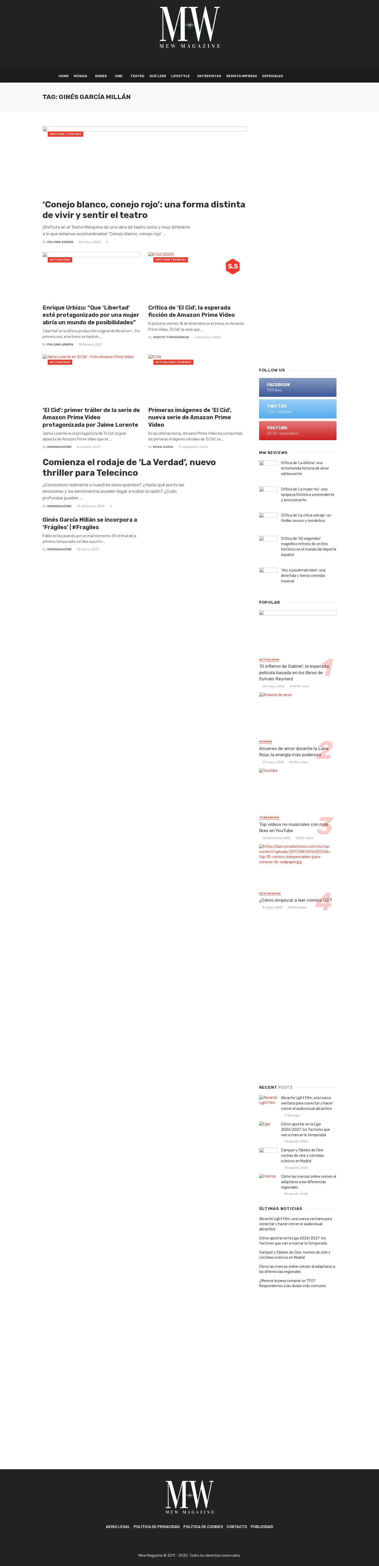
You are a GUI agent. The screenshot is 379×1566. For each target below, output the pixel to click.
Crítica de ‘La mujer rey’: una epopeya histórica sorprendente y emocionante (307, 494)
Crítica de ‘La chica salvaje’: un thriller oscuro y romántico (306, 518)
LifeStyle (180, 76)
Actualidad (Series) (173, 362)
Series (101, 76)
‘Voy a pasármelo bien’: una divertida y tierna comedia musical (303, 575)
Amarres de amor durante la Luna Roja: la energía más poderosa (293, 751)
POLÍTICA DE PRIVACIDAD (157, 1527)
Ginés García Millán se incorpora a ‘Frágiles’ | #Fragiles (90, 523)
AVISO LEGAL (118, 1527)
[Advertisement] (297, 280)
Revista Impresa (241, 76)
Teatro (137, 76)
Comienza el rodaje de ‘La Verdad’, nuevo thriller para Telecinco (129, 467)
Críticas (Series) (170, 259)
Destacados (270, 893)
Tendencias (269, 817)
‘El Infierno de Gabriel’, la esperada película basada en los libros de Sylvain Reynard (294, 672)
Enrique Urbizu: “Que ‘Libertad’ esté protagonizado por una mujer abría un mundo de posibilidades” (91, 315)
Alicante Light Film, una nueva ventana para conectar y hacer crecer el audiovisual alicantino (307, 1103)
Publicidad (262, 1527)
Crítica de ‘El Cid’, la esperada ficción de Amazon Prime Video (191, 311)
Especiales (272, 76)
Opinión (265, 741)
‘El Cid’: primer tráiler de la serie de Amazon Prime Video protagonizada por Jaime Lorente (91, 417)
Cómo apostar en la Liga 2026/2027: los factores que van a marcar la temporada (305, 1129)
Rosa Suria (163, 447)
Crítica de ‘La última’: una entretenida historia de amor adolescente (305, 468)
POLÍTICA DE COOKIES (203, 1527)
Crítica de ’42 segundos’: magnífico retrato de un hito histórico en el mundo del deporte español (308, 546)
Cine (118, 76)
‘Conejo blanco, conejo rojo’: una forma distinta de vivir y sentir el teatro (144, 209)
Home (64, 76)
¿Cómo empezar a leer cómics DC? (295, 900)
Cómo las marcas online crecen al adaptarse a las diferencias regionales (308, 1182)
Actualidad (60, 259)
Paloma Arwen (60, 242)
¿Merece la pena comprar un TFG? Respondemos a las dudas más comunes (292, 1283)
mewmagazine (59, 447)
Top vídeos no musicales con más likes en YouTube (293, 827)
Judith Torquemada (171, 337)
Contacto (237, 1527)
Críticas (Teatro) (65, 134)
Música (80, 76)
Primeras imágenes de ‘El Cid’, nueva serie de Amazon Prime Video (190, 417)
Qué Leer (158, 76)
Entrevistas (209, 76)
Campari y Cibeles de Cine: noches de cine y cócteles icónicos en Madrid (302, 1155)
